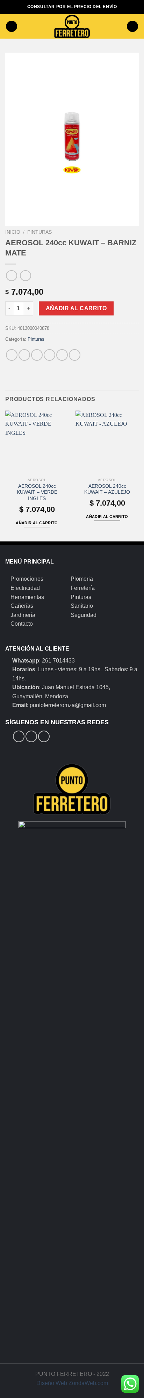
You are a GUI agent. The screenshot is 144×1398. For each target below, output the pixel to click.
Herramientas (27, 597)
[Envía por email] (49, 355)
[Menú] (11, 26)
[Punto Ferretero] (72, 26)
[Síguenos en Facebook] (18, 736)
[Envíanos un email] (44, 736)
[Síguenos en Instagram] (31, 736)
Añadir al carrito (76, 308)
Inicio (12, 232)
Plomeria (82, 579)
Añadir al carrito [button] (37, 523)
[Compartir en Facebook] (24, 355)
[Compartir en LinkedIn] (74, 355)
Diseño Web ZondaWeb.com (72, 1383)
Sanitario (82, 606)
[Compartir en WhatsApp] (11, 355)
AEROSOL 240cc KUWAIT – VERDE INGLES (37, 492)
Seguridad (83, 615)
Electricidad (25, 588)
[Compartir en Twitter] (37, 355)
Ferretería (83, 588)
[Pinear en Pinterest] (62, 355)
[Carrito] (132, 26)
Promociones (26, 579)
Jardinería (22, 615)
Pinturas (39, 232)
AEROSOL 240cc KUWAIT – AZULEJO (107, 489)
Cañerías (21, 606)
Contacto (21, 624)
